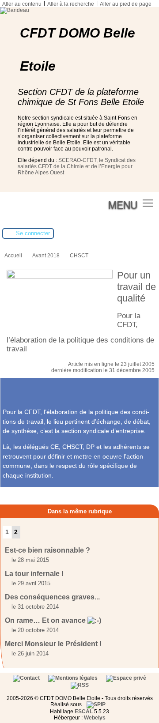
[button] (148, 202)
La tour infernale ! (34, 573)
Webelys (95, 718)
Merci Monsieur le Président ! (53, 644)
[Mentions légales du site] (73, 678)
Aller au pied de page (125, 4)
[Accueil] (14, 10)
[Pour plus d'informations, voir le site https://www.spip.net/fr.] (96, 704)
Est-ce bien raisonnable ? (47, 550)
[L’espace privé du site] (126, 678)
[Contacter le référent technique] (27, 678)
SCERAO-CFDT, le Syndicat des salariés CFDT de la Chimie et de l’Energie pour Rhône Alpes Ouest (77, 166)
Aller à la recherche (70, 4)
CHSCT (79, 255)
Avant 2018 (46, 255)
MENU (122, 204)
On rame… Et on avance (46, 620)
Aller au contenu (22, 4)
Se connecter (33, 233)
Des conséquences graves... (52, 597)
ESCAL (84, 711)
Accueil (13, 255)
